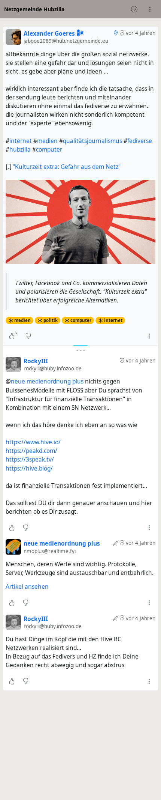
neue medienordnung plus (47, 381)
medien (47, 141)
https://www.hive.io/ (33, 442)
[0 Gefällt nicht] (28, 336)
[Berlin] (115, 33)
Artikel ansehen (27, 587)
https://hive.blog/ (29, 468)
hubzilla (20, 149)
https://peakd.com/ (31, 451)
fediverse (139, 141)
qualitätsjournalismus (92, 141)
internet (20, 141)
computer (49, 149)
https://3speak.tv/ (30, 459)
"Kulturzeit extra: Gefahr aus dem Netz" (67, 167)
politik (50, 320)
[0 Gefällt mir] (12, 527)
